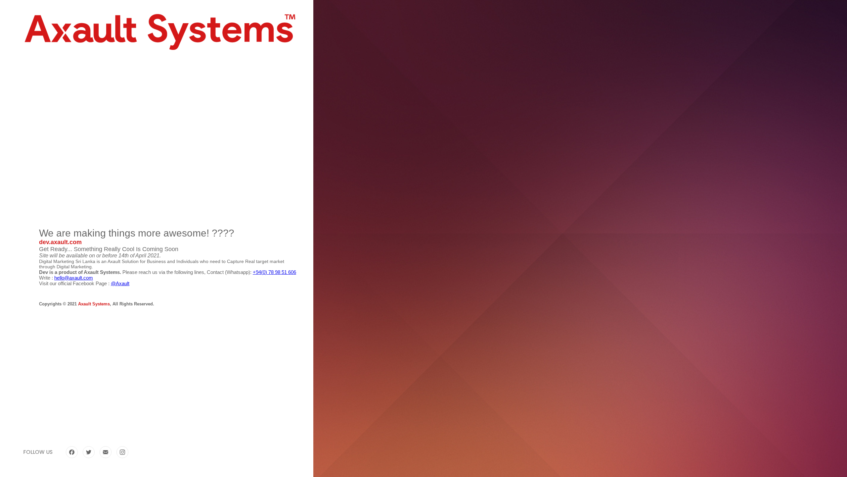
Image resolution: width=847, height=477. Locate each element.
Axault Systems (94, 303)
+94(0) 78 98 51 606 (274, 272)
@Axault (120, 283)
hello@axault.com (73, 278)
